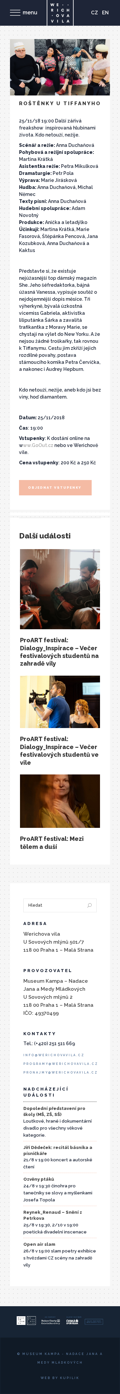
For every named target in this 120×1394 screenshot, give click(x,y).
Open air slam (39, 1244)
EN (105, 13)
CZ (94, 13)
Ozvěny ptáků (38, 1179)
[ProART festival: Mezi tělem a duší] (60, 801)
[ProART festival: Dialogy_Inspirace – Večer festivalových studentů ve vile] (60, 702)
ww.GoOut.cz (38, 445)
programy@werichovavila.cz (60, 1064)
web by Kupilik (60, 1378)
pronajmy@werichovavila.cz (60, 1072)
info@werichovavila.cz (54, 1055)
